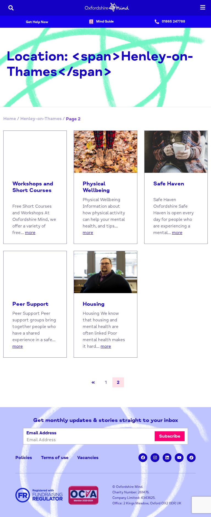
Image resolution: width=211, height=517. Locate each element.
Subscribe (169, 436)
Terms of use (54, 457)
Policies (23, 457)
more (30, 232)
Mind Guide (105, 22)
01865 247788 (173, 22)
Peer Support (30, 304)
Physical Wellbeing (96, 187)
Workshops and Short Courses (32, 187)
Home (9, 118)
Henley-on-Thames (41, 118)
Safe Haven (168, 183)
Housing (93, 304)
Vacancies (87, 457)
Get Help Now (37, 22)
